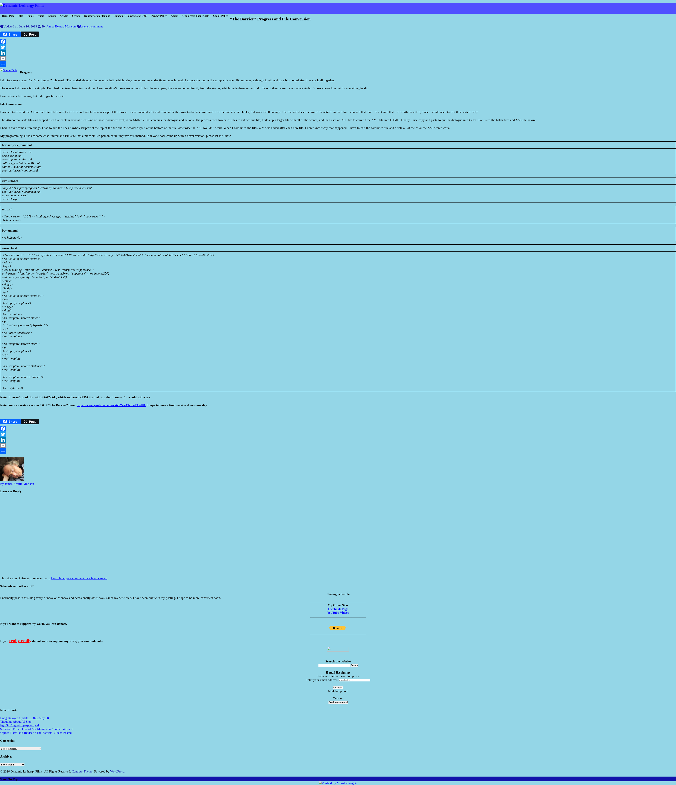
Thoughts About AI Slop (16, 721)
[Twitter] (338, 47)
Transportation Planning (97, 16)
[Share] (338, 64)
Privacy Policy (159, 16)
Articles (64, 16)
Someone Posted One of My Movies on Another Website (36, 729)
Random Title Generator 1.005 (130, 16)
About (174, 16)
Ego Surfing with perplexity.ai (19, 725)
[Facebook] (338, 41)
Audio (41, 16)
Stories (52, 16)
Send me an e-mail (338, 702)
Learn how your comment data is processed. (79, 578)
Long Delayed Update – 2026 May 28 (24, 718)
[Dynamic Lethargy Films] (22, 5)
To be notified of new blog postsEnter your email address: (332, 678)
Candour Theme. (82, 771)
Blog (20, 16)
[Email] (338, 58)
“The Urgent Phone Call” (195, 16)
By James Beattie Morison (17, 483)
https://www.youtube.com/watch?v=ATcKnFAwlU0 (111, 405)
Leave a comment (91, 26)
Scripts (76, 16)
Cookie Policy (220, 16)
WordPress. (117, 771)
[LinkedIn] (338, 53)
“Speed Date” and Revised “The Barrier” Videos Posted (36, 732)
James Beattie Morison (61, 26)
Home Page (8, 16)
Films (30, 16)
